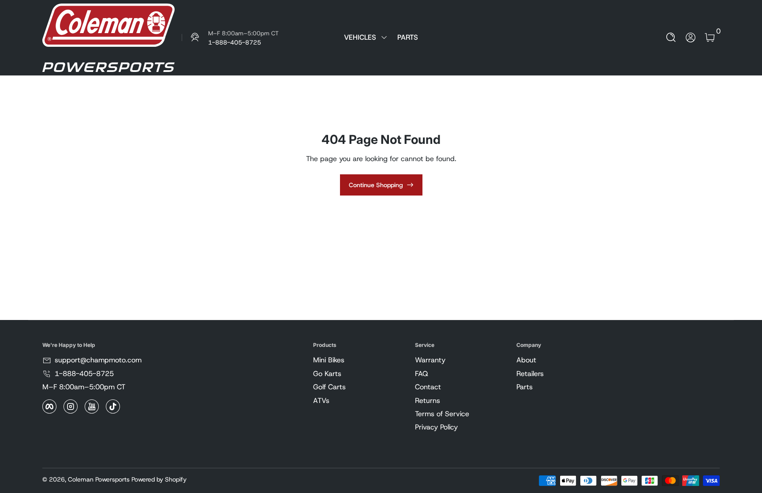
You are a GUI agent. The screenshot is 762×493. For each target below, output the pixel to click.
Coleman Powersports (99, 479)
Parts (524, 386)
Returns (427, 400)
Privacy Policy (436, 427)
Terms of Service (442, 413)
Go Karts (327, 373)
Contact (428, 386)
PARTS (407, 37)
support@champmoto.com (98, 360)
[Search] (671, 37)
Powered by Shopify (159, 479)
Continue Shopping (376, 185)
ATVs (321, 400)
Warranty (430, 360)
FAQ (421, 373)
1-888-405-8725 (84, 373)
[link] (230, 37)
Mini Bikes (328, 360)
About (526, 360)
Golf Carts (329, 386)
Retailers (530, 373)
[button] (671, 37)
